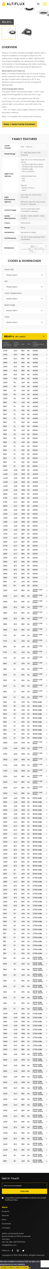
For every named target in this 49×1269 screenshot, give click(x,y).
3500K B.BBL (37, 702)
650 (22, 358)
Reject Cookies (22, 1267)
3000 (5, 366)
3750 (5, 351)
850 (22, 351)
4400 (5, 478)
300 (22, 406)
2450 (5, 846)
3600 (5, 798)
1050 (23, 470)
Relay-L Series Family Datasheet (19, 124)
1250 (5, 718)
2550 (5, 607)
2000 (5, 382)
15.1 (15, 382)
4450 (5, 470)
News (4, 1219)
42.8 (15, 470)
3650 (5, 542)
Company (6, 1228)
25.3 (15, 358)
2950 (5, 562)
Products (5, 1211)
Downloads (6, 1223)
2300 (5, 890)
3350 (5, 1017)
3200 (5, 590)
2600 (5, 602)
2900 (5, 878)
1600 (5, 702)
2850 (5, 882)
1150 (4, 933)
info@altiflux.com (9, 1245)
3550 (5, 802)
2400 (5, 1127)
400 (23, 382)
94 (28, 590)
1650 (5, 647)
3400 (5, 1013)
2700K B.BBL (37, 878)
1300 (5, 669)
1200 (5, 726)
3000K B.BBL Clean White (38, 958)
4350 (5, 510)
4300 (5, 514)
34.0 (15, 351)
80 (28, 351)
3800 (5, 494)
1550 (5, 406)
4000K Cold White (37, 590)
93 (28, 702)
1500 (5, 414)
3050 (5, 358)
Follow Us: (6, 1250)
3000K (35, 430)
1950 (5, 390)
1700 (5, 635)
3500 (5, 1060)
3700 (5, 534)
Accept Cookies (7, 1267)
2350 (5, 886)
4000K (35, 351)
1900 (5, 430)
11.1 (14, 406)
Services (5, 1215)
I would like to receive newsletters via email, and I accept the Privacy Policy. (25, 1199)
